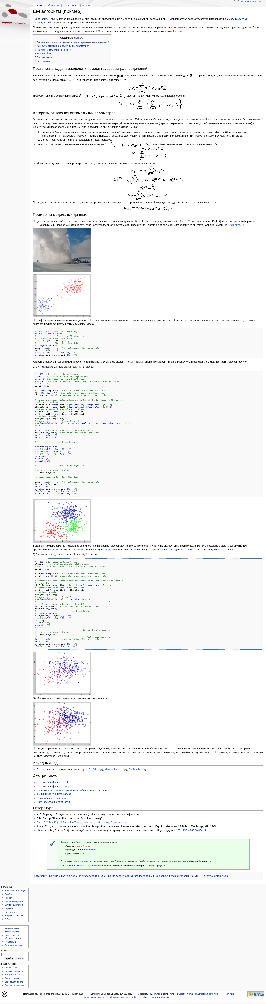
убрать (79, 38)
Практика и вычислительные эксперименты (73, 876)
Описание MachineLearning (123, 997)
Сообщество (11, 894)
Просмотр (72, 5)
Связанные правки (14, 971)
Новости (9, 898)
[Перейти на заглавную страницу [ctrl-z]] (15, 15)
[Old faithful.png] (62, 250)
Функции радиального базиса (54, 794)
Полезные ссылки (13, 945)
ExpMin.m (94, 769)
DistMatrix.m (136, 769)
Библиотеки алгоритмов (214, 876)
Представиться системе (249, 1)
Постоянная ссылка (14, 985)
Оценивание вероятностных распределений (126, 876)
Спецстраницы (12, 978)
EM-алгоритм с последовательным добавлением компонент (72, 790)
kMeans (177, 31)
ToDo (7, 919)
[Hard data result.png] (62, 723)
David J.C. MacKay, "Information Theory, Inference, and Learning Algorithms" (80, 822)
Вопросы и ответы (14, 915)
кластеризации (232, 27)
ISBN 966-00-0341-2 (194, 830)
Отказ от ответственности (156, 997)
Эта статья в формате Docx (53, 786)
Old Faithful (235, 225)
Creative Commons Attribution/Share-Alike (198, 994)
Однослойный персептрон (52, 798)
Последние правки (14, 901)
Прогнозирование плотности (53, 802)
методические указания (83, 865)
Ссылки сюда (11, 967)
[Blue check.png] (52, 843)
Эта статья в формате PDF (53, 782)
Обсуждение (53, 5)
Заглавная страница (15, 890)
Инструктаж (10, 912)
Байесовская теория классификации (176, 876)
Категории (40, 876)
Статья (38, 5)
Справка (9, 908)
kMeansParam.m (114, 769)
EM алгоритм (40, 19)
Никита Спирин (82, 846)
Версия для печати (14, 982)
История (86, 5)
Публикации (10, 942)
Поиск (4, 950)
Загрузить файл (12, 974)
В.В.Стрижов (90, 849)
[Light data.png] (62, 520)
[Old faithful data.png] (62, 295)
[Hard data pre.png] (62, 673)
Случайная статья (14, 905)
